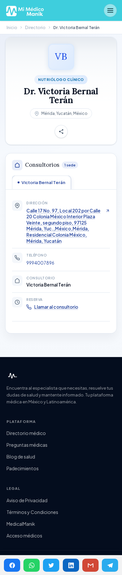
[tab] (41, 182)
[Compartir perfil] (61, 131)
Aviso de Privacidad (27, 500)
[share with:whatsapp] (31, 565)
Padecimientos (23, 468)
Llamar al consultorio (56, 307)
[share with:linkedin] (71, 565)
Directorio (35, 27)
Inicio (12, 27)
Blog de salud (21, 456)
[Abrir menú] (110, 10)
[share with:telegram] (110, 565)
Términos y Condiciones (32, 512)
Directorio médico (26, 433)
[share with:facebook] (12, 565)
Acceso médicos (24, 535)
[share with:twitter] (51, 565)
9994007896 (40, 263)
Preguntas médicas (27, 445)
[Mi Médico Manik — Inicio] (12, 375)
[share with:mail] (90, 565)
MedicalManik (21, 524)
